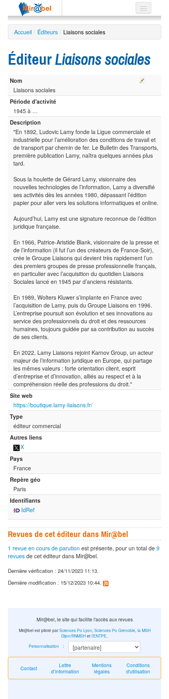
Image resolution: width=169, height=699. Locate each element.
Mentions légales (102, 668)
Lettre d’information (65, 668)
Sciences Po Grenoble (114, 630)
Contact (28, 668)
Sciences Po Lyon (75, 630)
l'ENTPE (99, 636)
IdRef (27, 510)
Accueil (23, 32)
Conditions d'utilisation (138, 668)
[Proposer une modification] (142, 79)
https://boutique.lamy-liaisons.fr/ (52, 405)
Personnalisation (44, 646)
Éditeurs (47, 32)
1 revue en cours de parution (44, 548)
